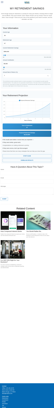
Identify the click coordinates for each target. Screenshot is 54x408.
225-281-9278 (10, 388)
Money (4, 407)
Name (2, 169)
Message (3, 186)
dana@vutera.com (7, 393)
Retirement (5, 398)
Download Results (27, 160)
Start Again (27, 156)
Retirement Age (7, 40)
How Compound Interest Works (11, 231)
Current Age (6, 32)
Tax (3, 405)
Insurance (5, 403)
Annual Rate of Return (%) (10, 72)
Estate (4, 401)
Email (2, 178)
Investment (5, 400)
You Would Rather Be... (34, 231)
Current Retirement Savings (10, 48)
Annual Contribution (8, 60)
